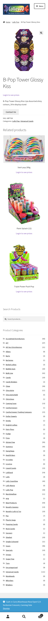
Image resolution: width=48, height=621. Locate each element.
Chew (8, 386)
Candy (8, 377)
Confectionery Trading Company (19, 412)
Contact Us (11, 112)
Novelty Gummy (12, 507)
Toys (8, 563)
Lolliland (9, 472)
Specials (9, 550)
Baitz (8, 356)
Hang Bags (10, 451)
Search (24, 616)
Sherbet (9, 537)
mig (7, 498)
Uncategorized (12, 567)
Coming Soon (11, 403)
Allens (8, 351)
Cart (37, 614)
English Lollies (11, 425)
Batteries (9, 360)
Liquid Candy (11, 468)
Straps (8, 554)
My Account (8, 616)
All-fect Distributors (14, 347)
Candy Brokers (11, 382)
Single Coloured (12, 541)
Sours (8, 546)
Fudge (8, 434)
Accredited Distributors (15, 339)
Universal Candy (26, 121)
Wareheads (10, 576)
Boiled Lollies (11, 364)
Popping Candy (12, 524)
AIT (7, 343)
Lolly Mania (10, 485)
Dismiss (6, 608)
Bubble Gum (10, 369)
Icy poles (9, 459)
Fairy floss (10, 429)
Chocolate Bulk (12, 395)
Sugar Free (10, 559)
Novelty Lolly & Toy (13, 511)
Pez (7, 516)
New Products (11, 503)
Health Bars (10, 455)
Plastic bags (11, 520)
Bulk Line (9, 373)
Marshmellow (11, 494)
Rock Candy (10, 529)
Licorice (9, 464)
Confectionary (11, 408)
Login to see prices (11, 95)
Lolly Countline (12, 481)
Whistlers (9, 580)
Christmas (10, 399)
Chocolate (10, 390)
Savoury (9, 533)
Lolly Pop (15, 22)
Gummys (9, 446)
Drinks (8, 421)
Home (8, 22)
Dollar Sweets (11, 416)
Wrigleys (9, 585)
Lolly (8, 477)
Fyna (8, 438)
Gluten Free (10, 442)
